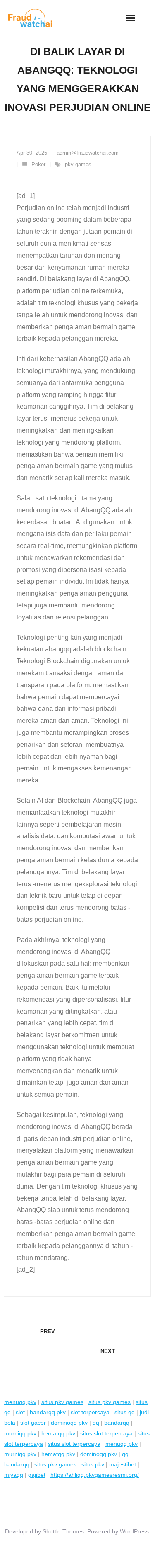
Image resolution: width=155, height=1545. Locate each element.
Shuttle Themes (63, 1531)
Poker (38, 164)
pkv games (78, 164)
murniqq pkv (20, 1433)
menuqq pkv (20, 1402)
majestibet (122, 1464)
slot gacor (33, 1422)
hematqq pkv (58, 1433)
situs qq (124, 1412)
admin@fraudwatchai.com (88, 153)
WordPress (134, 1531)
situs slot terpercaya (106, 1433)
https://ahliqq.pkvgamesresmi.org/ (94, 1474)
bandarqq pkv (48, 1412)
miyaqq (13, 1474)
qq (96, 1422)
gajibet (36, 1474)
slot (20, 1412)
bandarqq (116, 1422)
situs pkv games (62, 1402)
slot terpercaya (90, 1412)
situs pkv (92, 1464)
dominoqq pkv (69, 1422)
